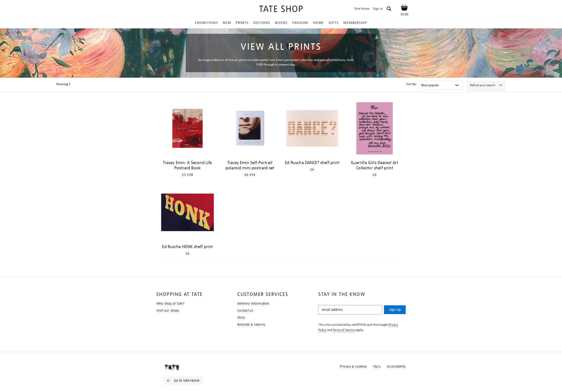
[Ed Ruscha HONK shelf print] (187, 213)
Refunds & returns (251, 324)
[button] (389, 9)
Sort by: (411, 84)
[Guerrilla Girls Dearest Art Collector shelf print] (374, 129)
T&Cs (377, 366)
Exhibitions (206, 23)
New (227, 23)
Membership (355, 23)
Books (281, 23)
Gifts (334, 23)
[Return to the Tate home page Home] (281, 9)
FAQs (241, 317)
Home (318, 23)
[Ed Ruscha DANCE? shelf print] (312, 129)
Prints (242, 23)
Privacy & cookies (353, 366)
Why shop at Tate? (170, 303)
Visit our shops (167, 310)
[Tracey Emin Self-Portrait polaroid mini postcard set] (250, 129)
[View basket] (404, 8)
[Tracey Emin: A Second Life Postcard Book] (187, 129)
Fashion (300, 23)
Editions (261, 23)
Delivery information (253, 303)
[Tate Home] (191, 367)
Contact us (245, 310)
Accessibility (396, 366)
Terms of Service (344, 330)
